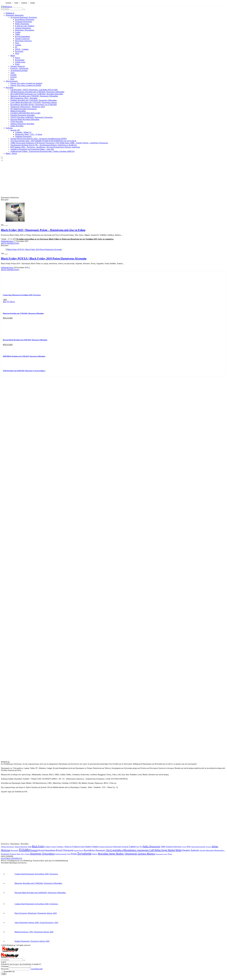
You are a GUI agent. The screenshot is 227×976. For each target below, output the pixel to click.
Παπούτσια (210, 850)
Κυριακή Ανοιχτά (78, 850)
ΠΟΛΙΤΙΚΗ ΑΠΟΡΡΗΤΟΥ (11, 858)
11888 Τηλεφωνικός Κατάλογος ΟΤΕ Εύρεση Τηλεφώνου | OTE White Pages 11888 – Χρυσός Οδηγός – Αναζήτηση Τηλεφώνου (59, 143)
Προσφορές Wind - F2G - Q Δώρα (20, 854)
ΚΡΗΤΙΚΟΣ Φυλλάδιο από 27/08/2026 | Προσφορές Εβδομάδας (24, 356)
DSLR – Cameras (21, 49)
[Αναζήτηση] (24, 9)
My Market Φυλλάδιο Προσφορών (23, 109)
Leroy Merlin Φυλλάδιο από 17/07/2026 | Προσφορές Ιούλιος (33, 102)
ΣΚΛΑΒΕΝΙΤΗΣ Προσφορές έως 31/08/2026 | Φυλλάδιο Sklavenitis (36, 94)
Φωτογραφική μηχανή (161, 854)
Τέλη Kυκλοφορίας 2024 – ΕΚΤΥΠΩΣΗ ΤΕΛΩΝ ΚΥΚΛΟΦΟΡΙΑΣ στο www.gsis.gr (43, 141)
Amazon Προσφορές (23, 28)
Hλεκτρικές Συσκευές (23, 41)
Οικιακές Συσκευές (22, 39)
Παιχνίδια (202, 850)
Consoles (53, 847)
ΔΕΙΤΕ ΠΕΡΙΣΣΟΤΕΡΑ (10, 243)
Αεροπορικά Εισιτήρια (18, 70)
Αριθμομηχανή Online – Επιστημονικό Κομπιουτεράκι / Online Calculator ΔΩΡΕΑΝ (42, 151)
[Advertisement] (113, 178)
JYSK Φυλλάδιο (16, 122)
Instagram (24, 3)
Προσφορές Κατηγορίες (15, 15)
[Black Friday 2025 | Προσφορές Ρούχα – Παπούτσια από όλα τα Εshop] (15, 221)
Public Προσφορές (22, 24)
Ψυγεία (170, 854)
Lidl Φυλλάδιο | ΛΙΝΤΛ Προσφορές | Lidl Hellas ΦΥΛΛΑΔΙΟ (34, 90)
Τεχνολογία (84, 853)
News (138, 847)
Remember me (9, 971)
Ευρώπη (13, 77)
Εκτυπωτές (19, 51)
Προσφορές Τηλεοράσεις (24, 30)
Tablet (17, 34)
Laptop (17, 32)
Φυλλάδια (9, 88)
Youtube (32, 3)
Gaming (18, 45)
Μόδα (12, 56)
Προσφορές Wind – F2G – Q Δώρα (28, 134)
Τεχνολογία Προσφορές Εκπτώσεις (23, 17)
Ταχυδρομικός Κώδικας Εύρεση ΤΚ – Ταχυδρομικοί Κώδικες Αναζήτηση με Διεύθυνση (43, 145)
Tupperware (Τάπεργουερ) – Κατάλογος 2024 (27, 107)
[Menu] (2, 157)
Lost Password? (37, 969)
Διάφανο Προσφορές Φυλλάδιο (22, 124)
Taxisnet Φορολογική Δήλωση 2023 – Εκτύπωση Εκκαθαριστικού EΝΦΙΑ (38, 139)
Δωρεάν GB (15, 130)
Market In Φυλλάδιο (18, 111)
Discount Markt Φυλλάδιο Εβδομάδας (24, 119)
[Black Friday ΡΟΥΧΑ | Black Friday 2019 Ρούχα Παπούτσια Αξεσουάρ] (34, 249)
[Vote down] (5, 225)
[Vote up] (7, 225)
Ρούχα (17, 58)
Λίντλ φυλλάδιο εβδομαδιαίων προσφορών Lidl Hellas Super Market (140, 850)
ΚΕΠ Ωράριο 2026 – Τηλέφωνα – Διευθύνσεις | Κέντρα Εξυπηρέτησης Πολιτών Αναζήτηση (45, 147)
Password (4, 969)
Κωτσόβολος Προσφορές (24, 19)
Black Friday (38, 846)
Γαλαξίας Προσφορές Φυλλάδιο (22, 115)
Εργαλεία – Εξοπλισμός (19, 68)
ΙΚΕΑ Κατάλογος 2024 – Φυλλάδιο (23, 98)
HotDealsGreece (7, 241)
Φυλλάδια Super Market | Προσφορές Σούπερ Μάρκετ (126, 853)
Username (5, 966)
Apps (12, 73)
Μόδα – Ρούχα (11, 153)
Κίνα (12, 79)
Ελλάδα (13, 75)
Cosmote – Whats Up (23, 132)
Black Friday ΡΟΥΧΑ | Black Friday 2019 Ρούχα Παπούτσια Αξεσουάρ (43, 258)
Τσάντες (94, 854)
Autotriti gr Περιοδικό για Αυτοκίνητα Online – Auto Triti (32, 149)
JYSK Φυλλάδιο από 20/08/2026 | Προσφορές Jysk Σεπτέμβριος (24, 371)
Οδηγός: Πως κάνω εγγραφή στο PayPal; (25, 85)
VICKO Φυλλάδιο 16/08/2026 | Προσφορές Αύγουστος (31, 117)
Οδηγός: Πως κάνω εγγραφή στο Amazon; (26, 83)
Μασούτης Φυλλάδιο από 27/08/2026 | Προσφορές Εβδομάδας (34, 96)
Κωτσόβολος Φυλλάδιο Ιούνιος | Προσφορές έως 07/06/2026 (33, 105)
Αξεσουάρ (208, 846)
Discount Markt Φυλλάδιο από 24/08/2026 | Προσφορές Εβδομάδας (25, 340)
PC (16, 47)
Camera (47, 847)
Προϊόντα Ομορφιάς (61, 854)
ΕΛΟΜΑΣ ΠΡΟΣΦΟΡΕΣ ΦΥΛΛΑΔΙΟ (25, 113)
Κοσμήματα (19, 60)
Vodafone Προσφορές (23, 136)
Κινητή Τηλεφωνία (64, 850)
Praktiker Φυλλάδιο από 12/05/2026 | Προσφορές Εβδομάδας (33, 100)
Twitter (16, 3)
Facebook (8, 3)
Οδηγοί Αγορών (12, 81)
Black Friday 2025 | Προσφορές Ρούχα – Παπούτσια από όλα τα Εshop (43, 230)
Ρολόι (17, 64)
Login (4, 974)
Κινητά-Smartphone (22, 36)
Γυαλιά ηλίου (20, 62)
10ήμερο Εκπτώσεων (7, 847)
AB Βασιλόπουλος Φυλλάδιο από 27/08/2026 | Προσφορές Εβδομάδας (37, 92)
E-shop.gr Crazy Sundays (24, 26)
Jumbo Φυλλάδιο (16, 126)
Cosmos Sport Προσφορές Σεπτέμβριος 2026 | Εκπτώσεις (22, 295)
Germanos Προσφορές (23, 22)
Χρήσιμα (9, 128)
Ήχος (17, 43)
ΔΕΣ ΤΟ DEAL (9, 302)
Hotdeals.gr (10, 13)
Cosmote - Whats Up (64, 847)
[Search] (2, 160)
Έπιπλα (184, 846)
